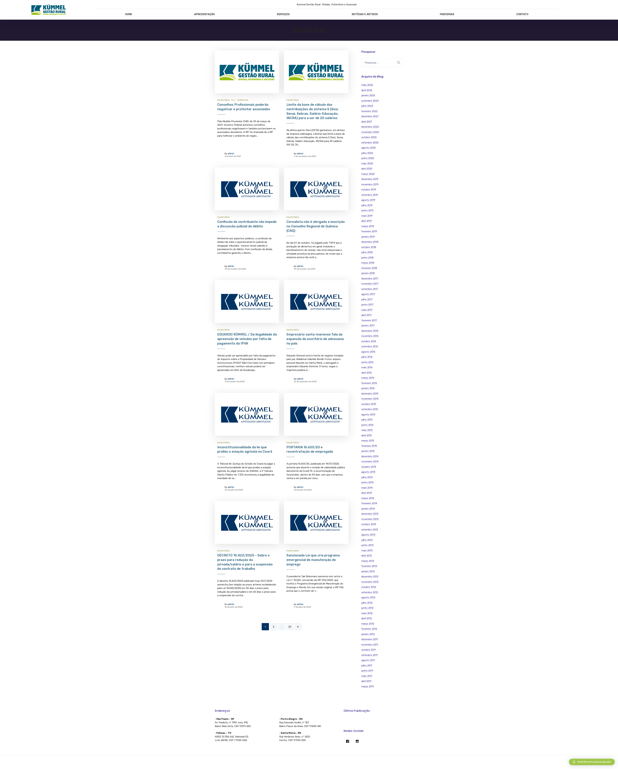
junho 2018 (367, 257)
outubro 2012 (368, 587)
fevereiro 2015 (369, 445)
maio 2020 (367, 163)
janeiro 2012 (368, 634)
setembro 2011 (369, 655)
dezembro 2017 (369, 278)
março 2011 (367, 686)
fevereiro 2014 (369, 503)
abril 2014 (366, 492)
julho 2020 (367, 153)
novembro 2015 (370, 398)
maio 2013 (367, 550)
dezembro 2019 (369, 179)
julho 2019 (367, 205)
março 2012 (367, 623)
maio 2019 (367, 215)
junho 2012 (367, 607)
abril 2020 (366, 168)
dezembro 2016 (369, 330)
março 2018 (367, 262)
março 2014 (367, 498)
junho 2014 (367, 482)
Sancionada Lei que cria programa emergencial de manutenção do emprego (313, 559)
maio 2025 (367, 85)
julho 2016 (367, 356)
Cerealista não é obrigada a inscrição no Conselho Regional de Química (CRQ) (315, 226)
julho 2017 (367, 299)
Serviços (283, 14)
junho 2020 (367, 158)
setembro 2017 (369, 289)
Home (128, 14)
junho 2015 (367, 425)
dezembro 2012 (369, 576)
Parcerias (447, 14)
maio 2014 (367, 487)
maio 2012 (367, 613)
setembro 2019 (369, 194)
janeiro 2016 (368, 388)
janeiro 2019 (368, 236)
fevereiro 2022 (369, 111)
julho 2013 (367, 540)
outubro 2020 (369, 137)
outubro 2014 (368, 466)
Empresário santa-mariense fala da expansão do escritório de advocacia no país (315, 338)
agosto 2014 (368, 472)
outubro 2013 (368, 524)
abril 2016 (366, 372)
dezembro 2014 (369, 456)
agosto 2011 (368, 660)
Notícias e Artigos (365, 14)
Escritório (223, 100)
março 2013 (367, 560)
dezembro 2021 (369, 116)
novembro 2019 (370, 184)
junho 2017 (367, 304)
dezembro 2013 (369, 513)
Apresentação (204, 14)
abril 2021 (366, 121)
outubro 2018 (368, 247)
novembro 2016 (370, 336)
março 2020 (368, 173)
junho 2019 (367, 210)
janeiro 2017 (368, 325)
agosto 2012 (368, 597)
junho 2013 (367, 545)
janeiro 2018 (368, 273)
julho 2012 (367, 602)
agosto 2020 (368, 147)
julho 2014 (367, 477)
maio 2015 (367, 430)
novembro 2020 (370, 132)
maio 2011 (366, 676)
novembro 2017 (370, 283)
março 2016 (367, 377)
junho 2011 (367, 670)
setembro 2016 (369, 346)
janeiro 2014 (368, 508)
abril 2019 (366, 220)
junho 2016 (367, 362)
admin (231, 153)
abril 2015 (366, 435)
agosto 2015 (368, 414)
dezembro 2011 (369, 639)
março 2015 (367, 440)
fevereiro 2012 (369, 628)
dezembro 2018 (369, 241)
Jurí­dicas (242, 100)
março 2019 (367, 226)
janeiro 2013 (368, 571)
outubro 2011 (368, 649)
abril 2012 (366, 618)
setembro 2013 (369, 529)
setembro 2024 (370, 100)
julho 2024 (367, 105)
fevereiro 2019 (369, 231)
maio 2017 (367, 309)
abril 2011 (366, 681)
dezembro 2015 (369, 393)
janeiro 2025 (368, 95)
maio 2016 (367, 367)
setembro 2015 (369, 409)
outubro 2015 (368, 404)
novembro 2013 (370, 519)
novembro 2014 (370, 461)
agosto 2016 (368, 351)
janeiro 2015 (368, 451)
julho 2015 (367, 419)
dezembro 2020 (370, 126)
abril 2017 (366, 315)
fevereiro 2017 (369, 320)
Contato (522, 14)
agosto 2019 (368, 200)
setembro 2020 (370, 142)
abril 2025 (366, 90)
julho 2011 (366, 665)
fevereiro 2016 (369, 383)
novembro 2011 (369, 644)
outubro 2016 (368, 341)
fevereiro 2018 (369, 268)
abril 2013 (366, 555)
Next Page (298, 626)
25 (289, 626)
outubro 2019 (368, 189)
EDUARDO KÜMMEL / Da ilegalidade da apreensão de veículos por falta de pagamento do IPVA (247, 338)
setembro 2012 (369, 592)
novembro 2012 (370, 581)
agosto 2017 (368, 294)
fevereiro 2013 (369, 566)
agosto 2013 (368, 534)
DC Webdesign (303, 762)
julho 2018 (367, 252)
